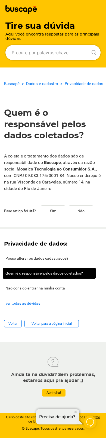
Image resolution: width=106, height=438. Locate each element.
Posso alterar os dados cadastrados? (36, 258)
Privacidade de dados (84, 83)
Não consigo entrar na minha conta (35, 288)
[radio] (53, 210)
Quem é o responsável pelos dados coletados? (44, 273)
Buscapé (12, 83)
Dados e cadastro (42, 83)
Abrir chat (53, 393)
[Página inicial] (21, 12)
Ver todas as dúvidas (22, 303)
